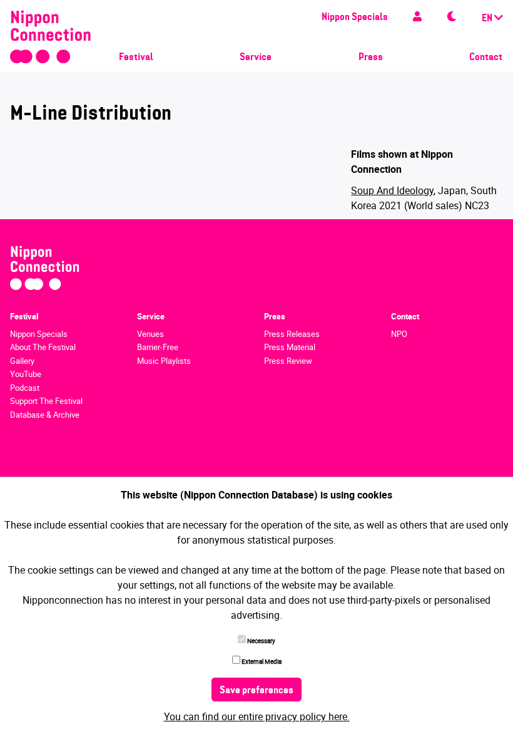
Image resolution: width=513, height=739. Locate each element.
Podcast (24, 387)
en (488, 19)
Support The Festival (46, 400)
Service (256, 58)
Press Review (288, 360)
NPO (399, 333)
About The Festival (43, 347)
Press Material (289, 347)
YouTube (25, 374)
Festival (136, 58)
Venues (150, 333)
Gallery (22, 360)
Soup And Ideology (392, 190)
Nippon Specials (355, 18)
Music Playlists (164, 360)
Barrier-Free (157, 347)
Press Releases (292, 333)
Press (370, 58)
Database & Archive (44, 414)
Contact (485, 58)
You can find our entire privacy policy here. (257, 716)
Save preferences (256, 691)
